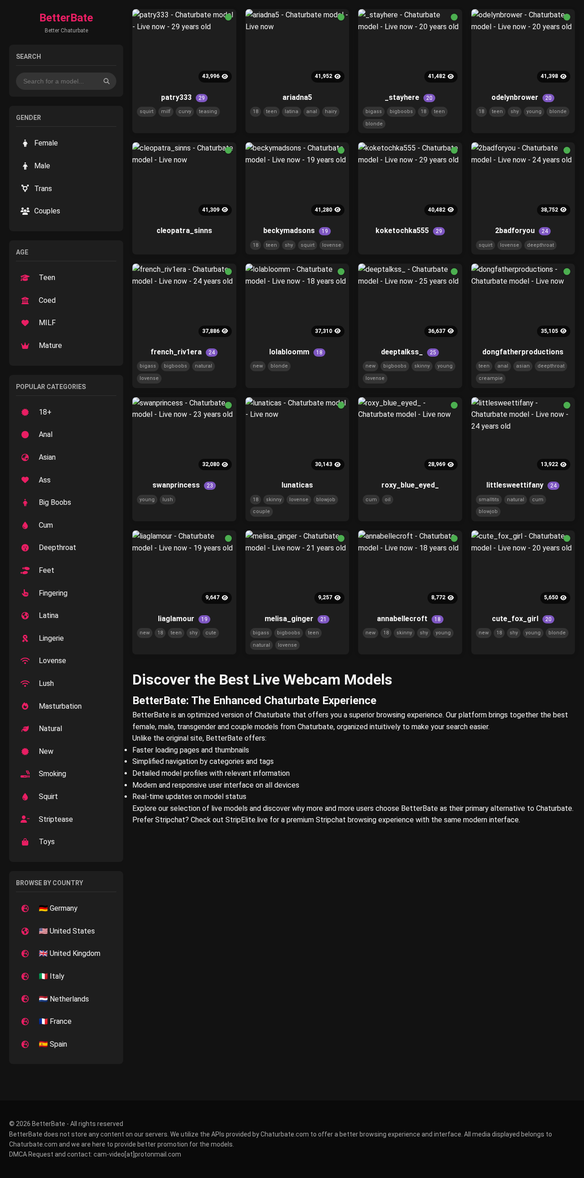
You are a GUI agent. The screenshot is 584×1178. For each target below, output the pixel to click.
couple (261, 511)
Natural (50, 728)
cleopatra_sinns (184, 230)
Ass (45, 480)
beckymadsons (295, 230)
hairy (331, 111)
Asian (47, 457)
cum (371, 500)
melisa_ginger (296, 618)
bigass (373, 111)
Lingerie (51, 638)
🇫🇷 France (55, 1021)
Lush (46, 683)
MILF (47, 322)
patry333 (183, 97)
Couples (47, 211)
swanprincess (182, 485)
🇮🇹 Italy (51, 976)
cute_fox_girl (522, 618)
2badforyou (521, 230)
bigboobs (401, 111)
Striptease (56, 819)
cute (210, 633)
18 (255, 111)
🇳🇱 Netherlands (64, 999)
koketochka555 (408, 230)
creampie (491, 378)
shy (515, 111)
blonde (374, 124)
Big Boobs (55, 502)
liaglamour (183, 618)
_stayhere (409, 97)
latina (291, 111)
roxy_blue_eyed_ (410, 485)
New (46, 751)
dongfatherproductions (522, 352)
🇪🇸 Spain (53, 1044)
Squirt (48, 796)
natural (203, 366)
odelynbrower (521, 97)
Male (42, 165)
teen (271, 111)
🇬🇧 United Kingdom (69, 953)
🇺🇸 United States (67, 931)
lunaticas (297, 485)
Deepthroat (57, 547)
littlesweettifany (521, 485)
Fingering (53, 593)
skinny (422, 366)
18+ (45, 412)
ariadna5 (297, 97)
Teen (47, 277)
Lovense (52, 660)
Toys (47, 841)
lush (167, 500)
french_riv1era (183, 352)
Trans (43, 188)
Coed (47, 300)
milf (166, 111)
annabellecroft (409, 618)
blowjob (325, 500)
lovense (331, 245)
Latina (48, 615)
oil (388, 500)
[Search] (106, 81)
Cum (46, 525)
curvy (184, 111)
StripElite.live (246, 819)
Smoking (52, 773)
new (258, 366)
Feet (46, 570)
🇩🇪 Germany (58, 908)
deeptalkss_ (408, 352)
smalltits (489, 500)
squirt (146, 111)
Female (46, 143)
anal (311, 111)
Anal (45, 434)
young (534, 111)
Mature (50, 345)
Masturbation (60, 706)
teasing (208, 111)
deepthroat (540, 245)
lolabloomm (296, 352)
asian (523, 366)
